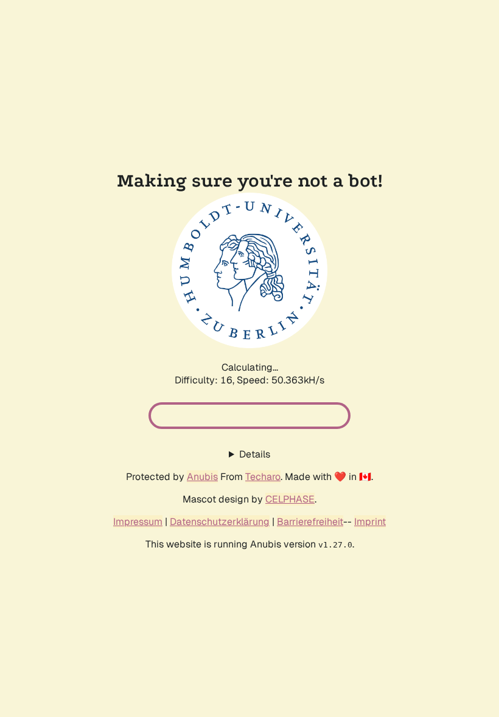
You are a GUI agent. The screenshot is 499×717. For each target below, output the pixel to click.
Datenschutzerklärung (220, 521)
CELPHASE (290, 499)
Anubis (202, 476)
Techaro (263, 476)
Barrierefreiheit (310, 521)
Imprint (370, 521)
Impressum (137, 521)
